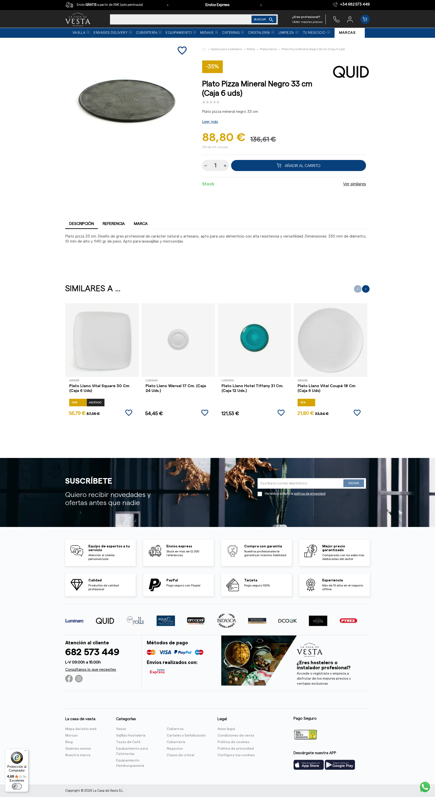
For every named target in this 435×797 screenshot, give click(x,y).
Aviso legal (226, 729)
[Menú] (25, 752)
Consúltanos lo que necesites (90, 670)
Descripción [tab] (81, 224)
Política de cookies (233, 742)
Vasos (121, 729)
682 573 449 (92, 652)
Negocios (175, 748)
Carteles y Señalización (186, 735)
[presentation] (167, 5)
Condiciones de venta (236, 735)
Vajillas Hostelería (131, 735)
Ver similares (354, 184)
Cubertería (176, 742)
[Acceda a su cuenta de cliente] (350, 19)
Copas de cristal (180, 755)
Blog (69, 742)
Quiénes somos (78, 748)
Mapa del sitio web (81, 729)
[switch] (17, 786)
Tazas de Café (128, 742)
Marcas (71, 735)
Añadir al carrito (302, 165)
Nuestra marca (77, 755)
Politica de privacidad (236, 748)
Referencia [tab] (114, 224)
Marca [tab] (141, 224)
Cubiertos (175, 729)
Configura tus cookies (236, 755)
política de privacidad (309, 493)
